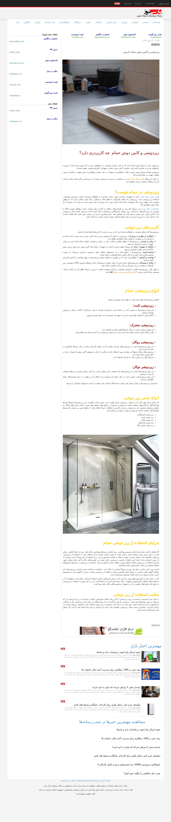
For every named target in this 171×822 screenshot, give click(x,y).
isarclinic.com (77, 37)
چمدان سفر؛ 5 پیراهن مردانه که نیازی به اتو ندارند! (116, 687)
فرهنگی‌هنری (64, 22)
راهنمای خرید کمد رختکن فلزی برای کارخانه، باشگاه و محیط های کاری (107, 705)
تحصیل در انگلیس (103, 34)
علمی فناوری (111, 22)
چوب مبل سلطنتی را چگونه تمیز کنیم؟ (142, 773)
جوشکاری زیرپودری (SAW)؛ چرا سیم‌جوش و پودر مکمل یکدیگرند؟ (128, 764)
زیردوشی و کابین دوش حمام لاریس (141, 52)
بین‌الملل (77, 22)
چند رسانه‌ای (50, 22)
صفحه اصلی (105, 780)
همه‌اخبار (156, 22)
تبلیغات (80, 780)
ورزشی (124, 22)
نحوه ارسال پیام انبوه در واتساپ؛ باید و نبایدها (118, 652)
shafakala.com (15, 74)
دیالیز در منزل (52, 71)
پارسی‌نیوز (164, 3)
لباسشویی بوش (129, 34)
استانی (88, 22)
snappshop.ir (156, 37)
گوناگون (27, 22)
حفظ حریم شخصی (68, 780)
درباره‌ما (138, 3)
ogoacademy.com (102, 37)
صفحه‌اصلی (150, 3)
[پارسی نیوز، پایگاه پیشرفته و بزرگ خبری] (149, 13)
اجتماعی (98, 22)
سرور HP (53, 49)
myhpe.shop (14, 52)
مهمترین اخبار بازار (146, 646)
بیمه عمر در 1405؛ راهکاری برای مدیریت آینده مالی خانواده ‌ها (111, 669)
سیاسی (146, 22)
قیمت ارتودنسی (77, 34)
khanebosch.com (128, 37)
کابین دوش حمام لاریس (134, 179)
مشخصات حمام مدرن (149, 209)
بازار (17, 22)
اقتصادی (135, 22)
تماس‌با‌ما (127, 3)
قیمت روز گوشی (155, 34)
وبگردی (37, 22)
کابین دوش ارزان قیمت (149, 197)
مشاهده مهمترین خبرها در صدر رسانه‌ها (112, 721)
